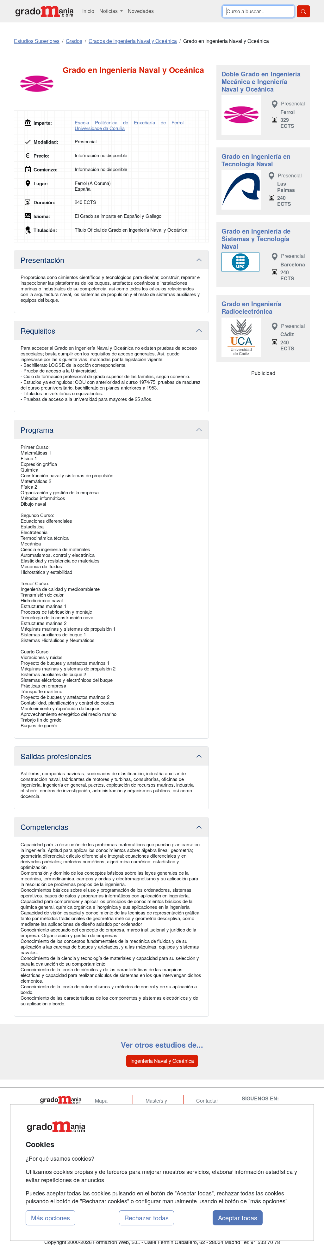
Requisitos (38, 330)
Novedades (141, 11)
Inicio (88, 11)
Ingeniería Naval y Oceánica (162, 1060)
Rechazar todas (146, 1217)
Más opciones (50, 1217)
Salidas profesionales (56, 756)
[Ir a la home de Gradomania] (44, 11)
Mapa (101, 1100)
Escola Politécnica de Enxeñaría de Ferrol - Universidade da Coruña (133, 125)
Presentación (42, 259)
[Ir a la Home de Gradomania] (60, 1100)
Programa (37, 429)
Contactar (207, 1100)
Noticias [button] (109, 11)
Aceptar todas (237, 1217)
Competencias (44, 826)
